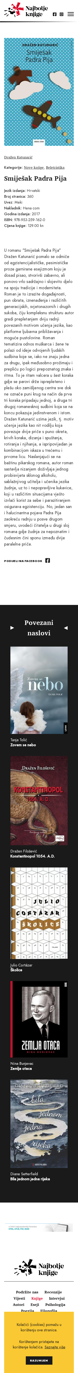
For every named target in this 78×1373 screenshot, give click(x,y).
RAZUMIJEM (39, 1360)
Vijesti (19, 1298)
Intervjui (57, 1298)
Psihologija (55, 1304)
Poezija (27, 1311)
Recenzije (53, 1292)
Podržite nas (27, 1292)
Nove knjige (34, 167)
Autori (18, 1304)
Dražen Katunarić (18, 157)
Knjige (37, 1298)
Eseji (35, 1304)
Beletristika (55, 167)
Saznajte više (55, 1347)
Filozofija (48, 1311)
